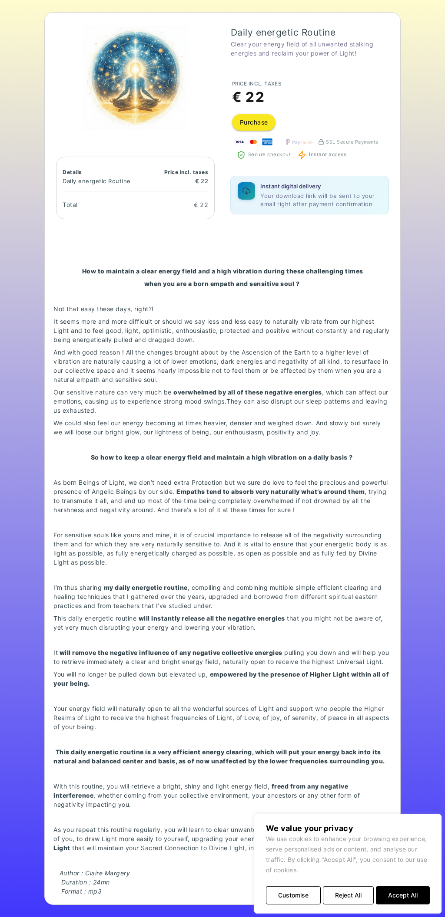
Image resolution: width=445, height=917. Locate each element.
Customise (293, 895)
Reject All (348, 895)
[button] (135, 78)
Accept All (403, 895)
